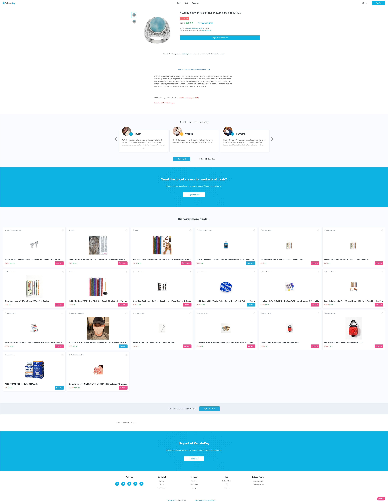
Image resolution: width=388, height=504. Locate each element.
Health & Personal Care (205, 230)
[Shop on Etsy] (229, 424)
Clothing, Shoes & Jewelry (14, 230)
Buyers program (258, 481)
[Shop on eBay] (207, 424)
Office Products (11, 272)
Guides (226, 488)
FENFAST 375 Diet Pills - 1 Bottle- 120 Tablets (21, 384)
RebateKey (171, 500)
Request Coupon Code (220, 38)
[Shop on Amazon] (185, 424)
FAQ (186, 3)
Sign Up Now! (194, 194)
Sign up (161, 481)
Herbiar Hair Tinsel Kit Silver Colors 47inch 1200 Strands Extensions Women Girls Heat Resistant (104, 259)
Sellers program (258, 484)
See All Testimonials (207, 159)
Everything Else (206, 30)
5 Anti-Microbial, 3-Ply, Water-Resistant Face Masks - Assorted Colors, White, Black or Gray (101, 342)
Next (272, 139)
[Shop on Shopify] (252, 424)
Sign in (161, 484)
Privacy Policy (210, 500)
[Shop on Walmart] (162, 424)
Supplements (10, 355)
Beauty (73, 230)
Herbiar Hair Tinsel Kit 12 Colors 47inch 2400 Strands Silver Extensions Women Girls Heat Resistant (169, 259)
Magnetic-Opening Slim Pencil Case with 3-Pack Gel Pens (153, 342)
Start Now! (182, 159)
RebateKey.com (186, 54)
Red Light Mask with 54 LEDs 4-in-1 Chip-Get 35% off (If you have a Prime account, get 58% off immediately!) (108, 384)
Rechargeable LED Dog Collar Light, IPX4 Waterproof (279, 342)
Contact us (194, 484)
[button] (62, 230)
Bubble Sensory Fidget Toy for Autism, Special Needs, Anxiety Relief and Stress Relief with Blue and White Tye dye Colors (241, 301)
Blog (194, 488)
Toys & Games (202, 272)
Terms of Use (199, 500)
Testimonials (226, 481)
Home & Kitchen (267, 230)
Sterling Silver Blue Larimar (194, 28)
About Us (195, 3)
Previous (115, 139)
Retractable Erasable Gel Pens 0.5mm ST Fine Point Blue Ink (282, 259)
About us (194, 481)
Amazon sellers (161, 488)
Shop (179, 3)
